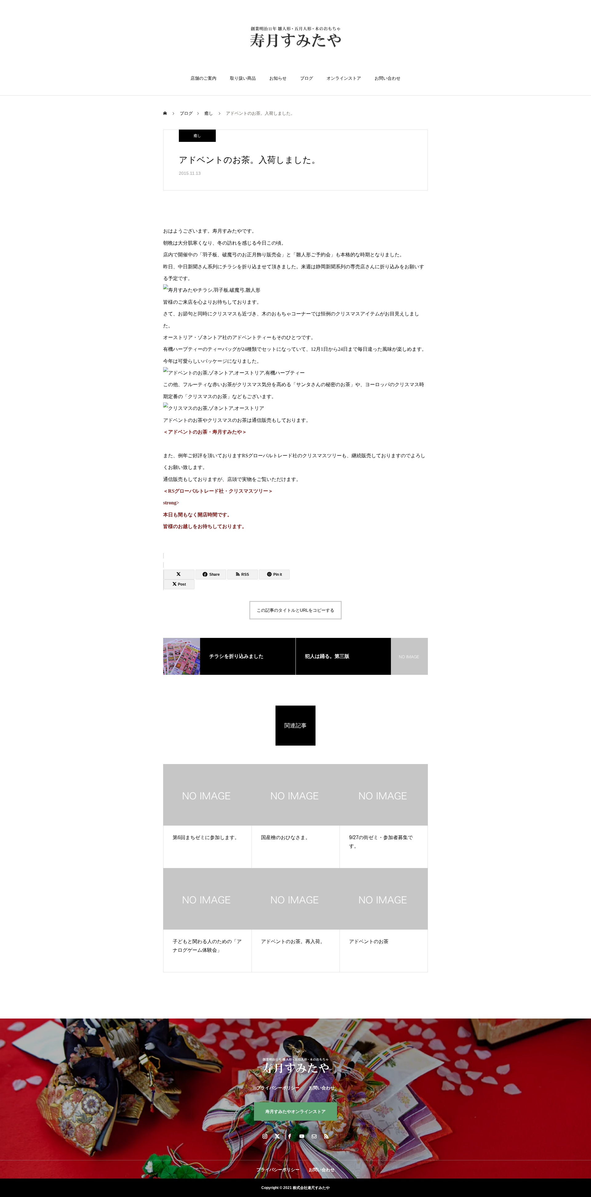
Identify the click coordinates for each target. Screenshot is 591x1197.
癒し (197, 136)
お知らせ (278, 78)
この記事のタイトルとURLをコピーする (295, 610)
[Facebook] (289, 1136)
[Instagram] (265, 1136)
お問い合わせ (387, 78)
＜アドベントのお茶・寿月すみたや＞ (205, 431)
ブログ (306, 78)
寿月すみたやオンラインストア (295, 1111)
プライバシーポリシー (278, 1087)
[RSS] (326, 1136)
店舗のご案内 (203, 78)
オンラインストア (344, 78)
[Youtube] (302, 1136)
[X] (277, 1136)
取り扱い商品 (243, 78)
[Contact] (314, 1136)
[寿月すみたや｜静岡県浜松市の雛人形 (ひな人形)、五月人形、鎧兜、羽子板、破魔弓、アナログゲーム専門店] (295, 38)
